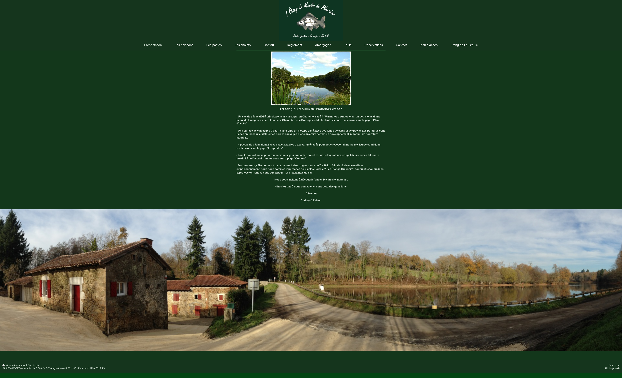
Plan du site (34, 365)
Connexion (614, 365)
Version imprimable (15, 365)
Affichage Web (612, 368)
